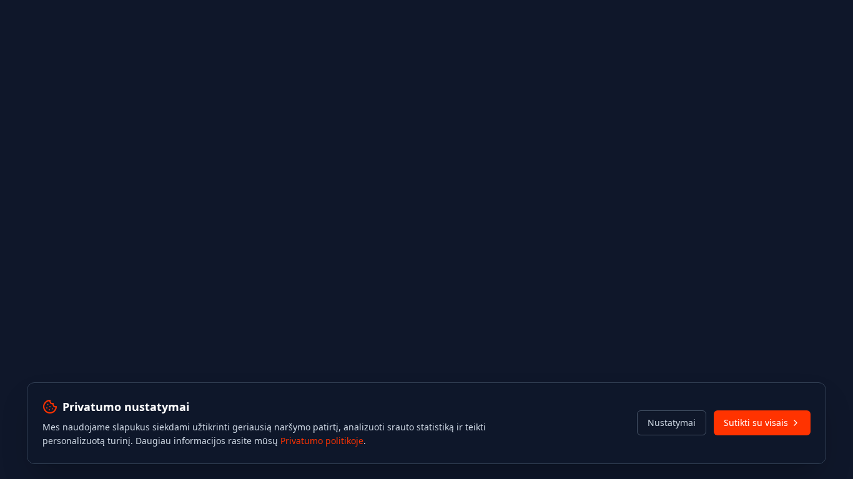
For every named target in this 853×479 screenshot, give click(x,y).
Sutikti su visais (756, 422)
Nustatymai (672, 422)
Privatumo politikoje (321, 441)
